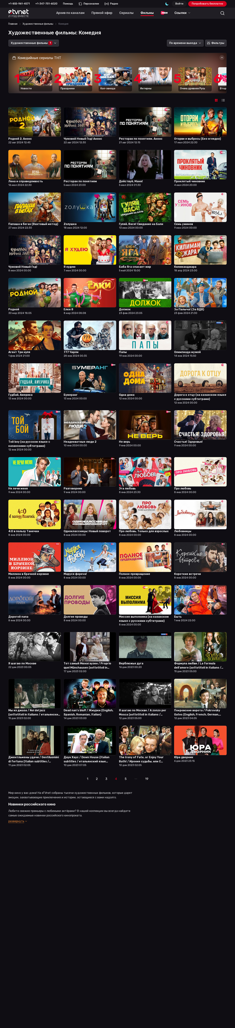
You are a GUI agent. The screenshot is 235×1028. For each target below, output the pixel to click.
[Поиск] (222, 13)
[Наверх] (228, 1021)
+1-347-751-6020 (46, 3)
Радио (114, 3)
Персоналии (91, 3)
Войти (179, 3)
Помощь (68, 3)
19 (146, 779)
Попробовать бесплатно (207, 3)
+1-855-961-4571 (19, 3)
